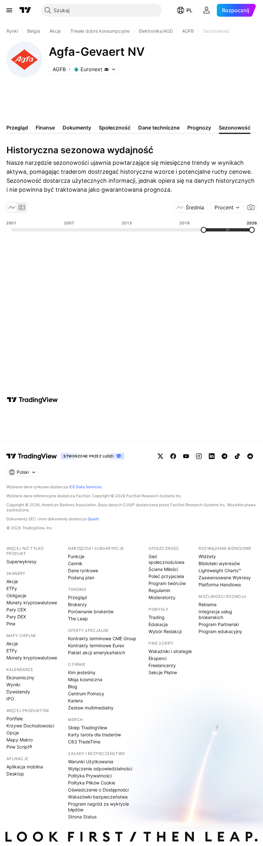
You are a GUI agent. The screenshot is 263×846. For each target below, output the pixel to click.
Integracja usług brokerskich (215, 614)
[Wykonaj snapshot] (251, 207)
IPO (10, 698)
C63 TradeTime (84, 741)
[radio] (11, 207)
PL (189, 10)
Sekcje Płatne (162, 672)
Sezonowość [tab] (234, 127)
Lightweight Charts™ (220, 570)
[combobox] (226, 207)
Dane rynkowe (83, 570)
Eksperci (157, 658)
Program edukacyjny (220, 631)
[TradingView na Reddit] (250, 456)
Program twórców (167, 583)
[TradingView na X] (160, 456)
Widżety (207, 556)
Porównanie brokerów (91, 611)
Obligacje (16, 595)
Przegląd (77, 597)
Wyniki (13, 684)
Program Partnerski (219, 624)
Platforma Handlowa (220, 584)
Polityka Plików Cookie (91, 782)
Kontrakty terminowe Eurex (96, 645)
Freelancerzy (162, 665)
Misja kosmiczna (85, 679)
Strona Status (82, 816)
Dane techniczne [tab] (159, 127)
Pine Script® (19, 747)
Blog (72, 686)
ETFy (11, 588)
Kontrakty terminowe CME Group (102, 638)
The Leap (78, 618)
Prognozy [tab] (199, 127)
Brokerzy (77, 604)
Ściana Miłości (163, 569)
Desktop (15, 773)
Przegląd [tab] (17, 127)
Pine (10, 623)
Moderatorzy (161, 597)
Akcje (12, 581)
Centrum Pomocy (86, 693)
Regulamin (159, 590)
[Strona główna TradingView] (25, 10)
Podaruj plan (81, 577)
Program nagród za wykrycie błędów (98, 806)
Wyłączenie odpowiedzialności (100, 768)
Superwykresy (21, 561)
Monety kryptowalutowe (31, 602)
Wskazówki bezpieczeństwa (98, 797)
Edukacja (158, 624)
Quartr (93, 518)
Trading (156, 617)
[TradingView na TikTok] (237, 456)
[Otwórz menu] (9, 10)
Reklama (207, 604)
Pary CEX (16, 609)
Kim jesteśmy (82, 672)
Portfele (14, 718)
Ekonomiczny (20, 677)
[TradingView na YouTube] (186, 456)
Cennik (75, 563)
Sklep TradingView (87, 727)
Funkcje (76, 556)
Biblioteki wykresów (219, 563)
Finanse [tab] (45, 127)
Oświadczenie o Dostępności (98, 789)
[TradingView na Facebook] (173, 456)
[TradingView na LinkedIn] (211, 456)
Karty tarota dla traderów (94, 734)
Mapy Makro (19, 739)
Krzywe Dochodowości (30, 725)
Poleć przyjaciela (166, 576)
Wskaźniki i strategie (170, 651)
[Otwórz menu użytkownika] (206, 10)
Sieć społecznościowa (166, 559)
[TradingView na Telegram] (224, 456)
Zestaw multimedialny (91, 707)
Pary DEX (16, 616)
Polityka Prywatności (90, 775)
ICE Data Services (85, 486)
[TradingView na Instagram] (198, 456)
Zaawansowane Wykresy (225, 577)
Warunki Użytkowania (90, 761)
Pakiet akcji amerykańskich (96, 652)
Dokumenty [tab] (77, 127)
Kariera (75, 700)
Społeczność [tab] (115, 127)
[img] (106, 69)
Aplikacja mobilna (24, 766)
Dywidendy (18, 691)
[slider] (204, 230)
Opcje (12, 732)
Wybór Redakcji (165, 631)
